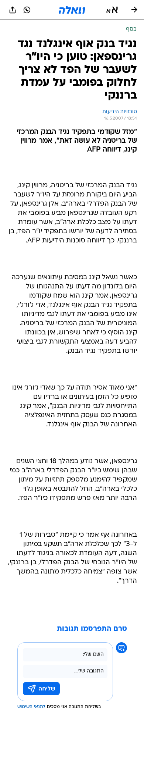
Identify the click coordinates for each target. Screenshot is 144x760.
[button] (112, 10)
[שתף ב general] (12, 10)
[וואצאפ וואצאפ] (27, 10)
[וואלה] (72, 10)
